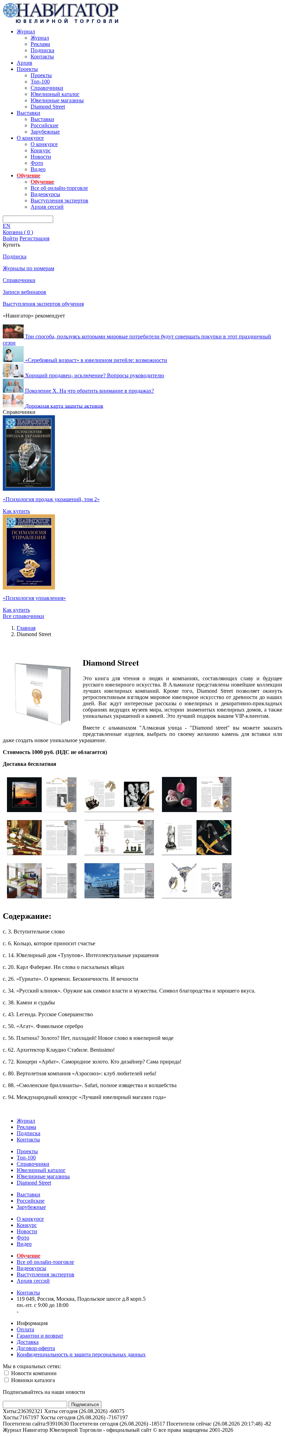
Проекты (27, 69)
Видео (38, 169)
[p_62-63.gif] (41, 896)
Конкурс (41, 150)
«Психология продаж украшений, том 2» (51, 499)
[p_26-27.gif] (119, 853)
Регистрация (34, 238)
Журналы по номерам (28, 268)
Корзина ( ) (18, 232)
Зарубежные (45, 132)
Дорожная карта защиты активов (64, 406)
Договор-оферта (36, 1348)
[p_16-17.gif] (196, 810)
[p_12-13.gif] (119, 810)
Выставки (28, 113)
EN (6, 226)
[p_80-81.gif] (119, 896)
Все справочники (23, 616)
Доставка (28, 1342)
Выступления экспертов (59, 200)
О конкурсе (30, 138)
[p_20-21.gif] (41, 853)
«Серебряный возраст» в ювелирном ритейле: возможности (96, 360)
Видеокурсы (45, 194)
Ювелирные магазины (57, 100)
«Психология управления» (34, 598)
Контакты (42, 56)
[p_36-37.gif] (196, 853)
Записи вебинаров (24, 292)
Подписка (42, 50)
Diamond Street (48, 107)
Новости (41, 157)
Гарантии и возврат (40, 1336)
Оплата (25, 1329)
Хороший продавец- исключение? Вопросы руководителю (94, 375)
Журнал (26, 31)
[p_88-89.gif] (196, 896)
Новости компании (33, 1373)
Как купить (16, 511)
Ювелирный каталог (55, 94)
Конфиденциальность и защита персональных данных (81, 1354)
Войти (10, 238)
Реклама (40, 44)
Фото (37, 163)
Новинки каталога (32, 1380)
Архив (24, 63)
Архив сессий (47, 207)
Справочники (47, 88)
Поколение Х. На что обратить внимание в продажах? (89, 391)
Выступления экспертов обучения (43, 304)
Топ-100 (40, 82)
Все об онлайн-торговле (59, 188)
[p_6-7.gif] (41, 810)
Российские (44, 125)
